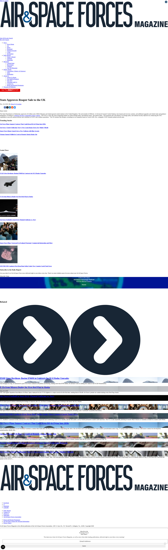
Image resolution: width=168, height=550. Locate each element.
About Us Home (11, 77)
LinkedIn (6, 507)
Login (7, 38)
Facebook (6, 503)
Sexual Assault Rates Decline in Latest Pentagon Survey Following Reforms (34, 443)
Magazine (6, 61)
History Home (7, 69)
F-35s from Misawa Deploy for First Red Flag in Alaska (16, 196)
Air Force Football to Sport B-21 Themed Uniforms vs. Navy (18, 220)
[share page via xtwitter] (7, 108)
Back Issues (10, 65)
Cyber (8, 52)
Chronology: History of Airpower (16, 71)
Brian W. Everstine (16, 104)
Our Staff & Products (13, 79)
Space (8, 47)
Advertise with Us (12, 82)
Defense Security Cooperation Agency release (27, 115)
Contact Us (10, 84)
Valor (8, 72)
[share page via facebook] (5, 108)
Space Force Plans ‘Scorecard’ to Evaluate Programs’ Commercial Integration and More (26, 243)
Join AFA (2, 38)
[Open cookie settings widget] (3, 547)
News (5, 42)
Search (11, 38)
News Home (10, 44)
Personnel (9, 49)
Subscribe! (10, 60)
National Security (12, 50)
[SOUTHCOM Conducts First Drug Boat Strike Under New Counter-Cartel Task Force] (9, 262)
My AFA (2, 40)
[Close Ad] (165, 544)
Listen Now (84, 287)
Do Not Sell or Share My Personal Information (16, 521)
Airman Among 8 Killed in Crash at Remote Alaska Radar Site (28, 434)
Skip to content (4, 0)
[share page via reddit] (12, 108)
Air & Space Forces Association (12, 517)
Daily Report (7, 55)
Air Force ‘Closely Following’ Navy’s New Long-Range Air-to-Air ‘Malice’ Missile (37, 452)
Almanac (9, 66)
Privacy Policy (8, 523)
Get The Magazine (12, 68)
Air (8, 46)
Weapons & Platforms (10, 87)
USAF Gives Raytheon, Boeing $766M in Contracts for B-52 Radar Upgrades (23, 173)
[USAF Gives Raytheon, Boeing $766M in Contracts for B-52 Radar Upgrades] (9, 170)
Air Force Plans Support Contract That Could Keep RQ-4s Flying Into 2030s (34, 423)
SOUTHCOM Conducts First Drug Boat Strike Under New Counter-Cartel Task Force (26, 266)
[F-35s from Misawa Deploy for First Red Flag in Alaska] (9, 193)
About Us (6, 76)
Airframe (9, 58)
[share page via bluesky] (15, 108)
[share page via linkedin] (10, 108)
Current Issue (10, 63)
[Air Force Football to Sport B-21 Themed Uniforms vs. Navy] (9, 216)
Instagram (6, 506)
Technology (10, 54)
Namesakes (10, 74)
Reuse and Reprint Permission (15, 85)
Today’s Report (11, 57)
